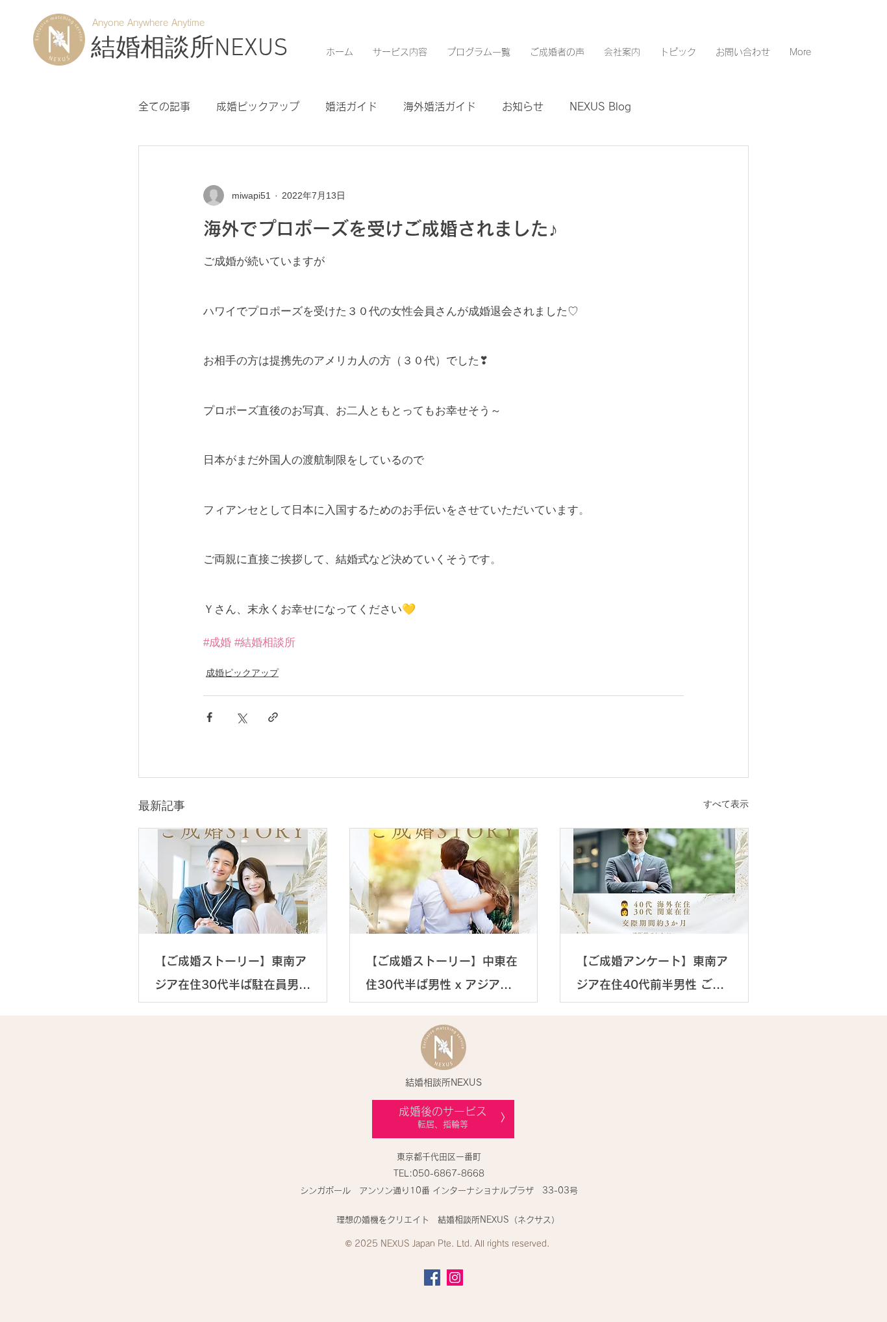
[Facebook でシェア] (209, 717)
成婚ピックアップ (257, 106)
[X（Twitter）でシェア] (241, 717)
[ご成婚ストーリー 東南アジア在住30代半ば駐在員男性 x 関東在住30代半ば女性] (233, 881)
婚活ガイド (351, 106)
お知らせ (522, 106)
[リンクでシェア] (273, 717)
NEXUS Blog (600, 106)
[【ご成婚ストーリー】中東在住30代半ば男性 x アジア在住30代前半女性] (444, 881)
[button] (400, 52)
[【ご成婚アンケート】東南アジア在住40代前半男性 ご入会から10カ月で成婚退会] (654, 881)
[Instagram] (455, 1277)
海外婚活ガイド (439, 106)
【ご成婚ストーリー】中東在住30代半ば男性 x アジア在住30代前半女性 (442, 975)
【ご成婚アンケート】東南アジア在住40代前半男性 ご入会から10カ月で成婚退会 (652, 975)
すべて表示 (726, 804)
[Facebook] (432, 1277)
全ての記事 (164, 106)
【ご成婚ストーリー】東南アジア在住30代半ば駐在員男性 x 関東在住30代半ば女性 (232, 975)
